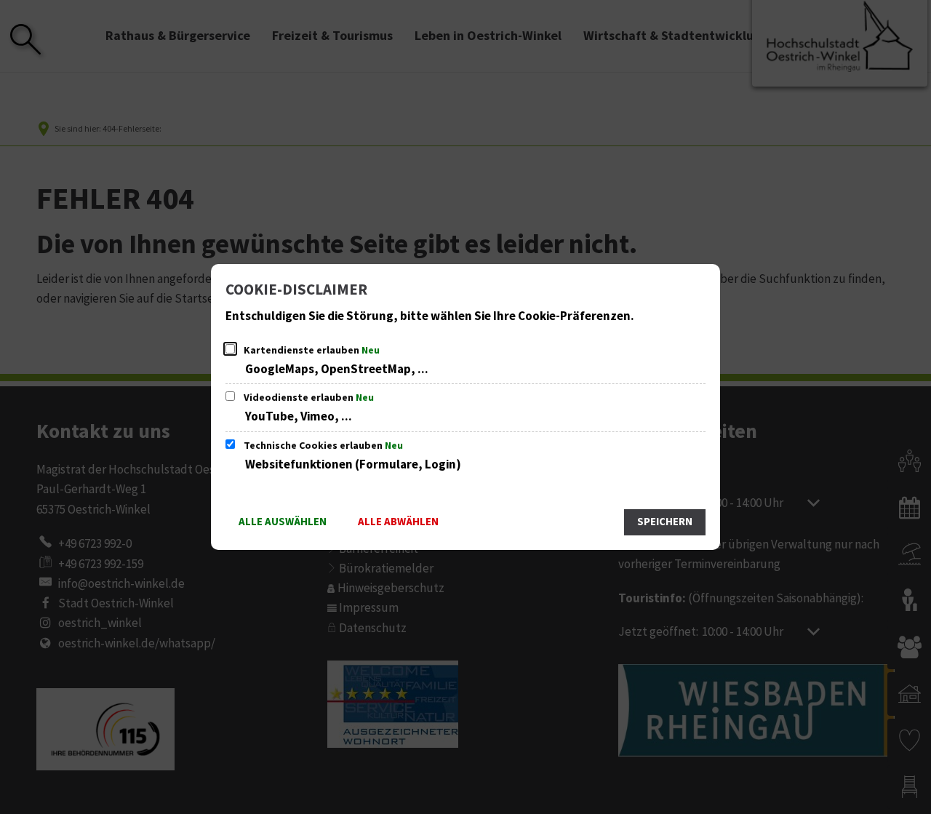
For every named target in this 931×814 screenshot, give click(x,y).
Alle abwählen (398, 522)
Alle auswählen (283, 522)
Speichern (664, 522)
